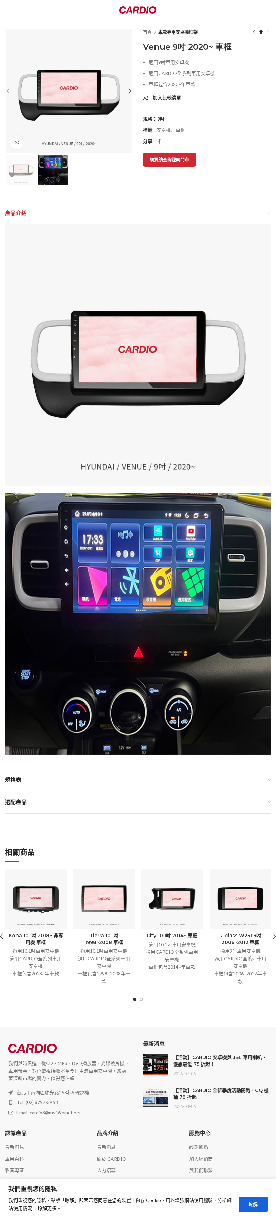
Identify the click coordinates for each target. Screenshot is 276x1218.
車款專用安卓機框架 (178, 32)
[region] (138, 1198)
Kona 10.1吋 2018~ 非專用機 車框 (36, 938)
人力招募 (106, 1170)
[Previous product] (254, 32)
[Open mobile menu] (8, 10)
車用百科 (14, 1159)
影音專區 (14, 1170)
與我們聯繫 (201, 1170)
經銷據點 (198, 1147)
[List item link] (69, 1102)
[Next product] (267, 32)
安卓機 (164, 130)
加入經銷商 (201, 1159)
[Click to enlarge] (17, 142)
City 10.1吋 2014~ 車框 (172, 935)
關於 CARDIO (111, 1159)
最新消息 (14, 1147)
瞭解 (253, 1204)
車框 (180, 130)
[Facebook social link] (159, 141)
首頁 (148, 32)
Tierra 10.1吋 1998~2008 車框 (104, 938)
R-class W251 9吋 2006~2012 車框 (240, 938)
